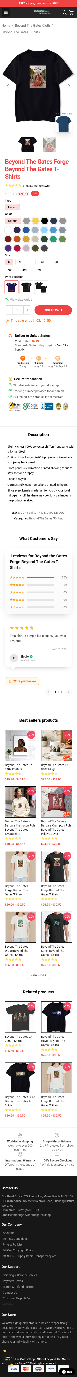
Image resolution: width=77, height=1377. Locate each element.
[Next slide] (69, 86)
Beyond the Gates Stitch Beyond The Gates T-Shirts (52, 951)
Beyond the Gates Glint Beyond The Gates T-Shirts (20, 1101)
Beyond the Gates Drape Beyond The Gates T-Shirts (16, 951)
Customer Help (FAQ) (16, 1298)
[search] (64, 12)
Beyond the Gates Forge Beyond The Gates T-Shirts (16, 890)
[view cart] (71, 12)
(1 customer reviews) (36, 185)
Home (6, 26)
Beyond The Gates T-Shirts (21, 32)
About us (8, 1233)
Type (8, 200)
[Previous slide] (8, 86)
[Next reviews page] (68, 692)
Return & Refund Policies (18, 1286)
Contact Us (10, 1292)
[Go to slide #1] (28, 144)
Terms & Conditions (15, 1238)
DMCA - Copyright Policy (18, 1250)
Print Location (14, 276)
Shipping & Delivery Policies (20, 1275)
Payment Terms (13, 1281)
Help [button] (69, 1371)
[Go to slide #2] (49, 144)
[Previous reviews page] (48, 692)
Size (7, 255)
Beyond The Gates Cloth (32, 26)
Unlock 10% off (8, 1359)
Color (8, 214)
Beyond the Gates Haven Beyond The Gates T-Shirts (53, 1041)
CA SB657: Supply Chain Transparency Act (29, 1256)
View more (38, 975)
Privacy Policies (13, 1244)
